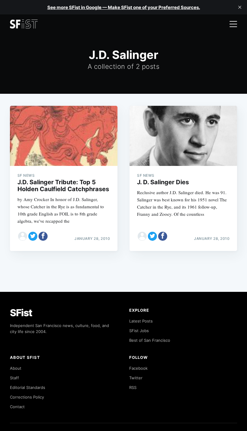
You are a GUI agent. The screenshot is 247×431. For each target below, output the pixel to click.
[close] (240, 7)
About (15, 368)
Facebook (138, 368)
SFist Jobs (139, 330)
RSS (132, 387)
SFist (21, 313)
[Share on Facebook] (43, 236)
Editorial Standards (27, 387)
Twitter (135, 377)
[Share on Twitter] (33, 236)
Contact (17, 406)
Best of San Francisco (149, 340)
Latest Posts (141, 321)
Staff (14, 377)
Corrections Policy (27, 397)
